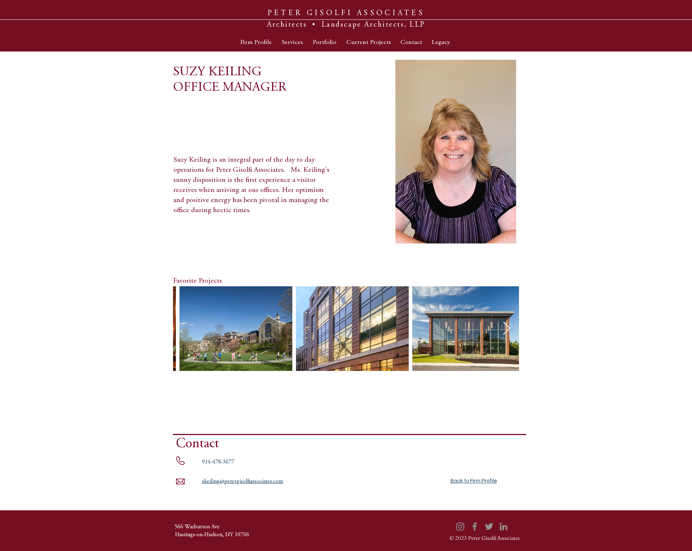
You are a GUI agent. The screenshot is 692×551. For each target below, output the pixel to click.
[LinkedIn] (503, 526)
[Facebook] (474, 526)
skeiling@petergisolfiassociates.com (242, 481)
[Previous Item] (185, 329)
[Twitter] (489, 526)
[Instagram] (460, 526)
